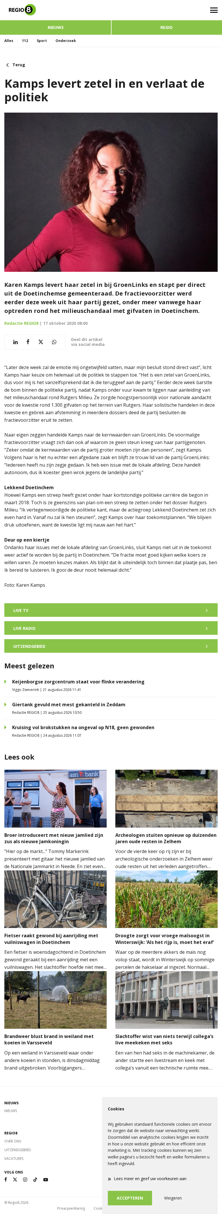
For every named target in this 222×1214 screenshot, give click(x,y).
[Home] (55, 10)
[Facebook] (5, 1179)
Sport (42, 40)
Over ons (12, 1141)
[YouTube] (45, 1179)
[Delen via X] (41, 342)
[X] (15, 1179)
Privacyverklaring (71, 1208)
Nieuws (56, 27)
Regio (166, 27)
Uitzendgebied (17, 1149)
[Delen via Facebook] (28, 342)
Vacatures (13, 1158)
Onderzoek (66, 40)
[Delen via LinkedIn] (15, 342)
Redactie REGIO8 (21, 323)
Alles (8, 40)
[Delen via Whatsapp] (54, 342)
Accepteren (130, 1198)
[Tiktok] (35, 1179)
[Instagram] (25, 1179)
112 (25, 40)
